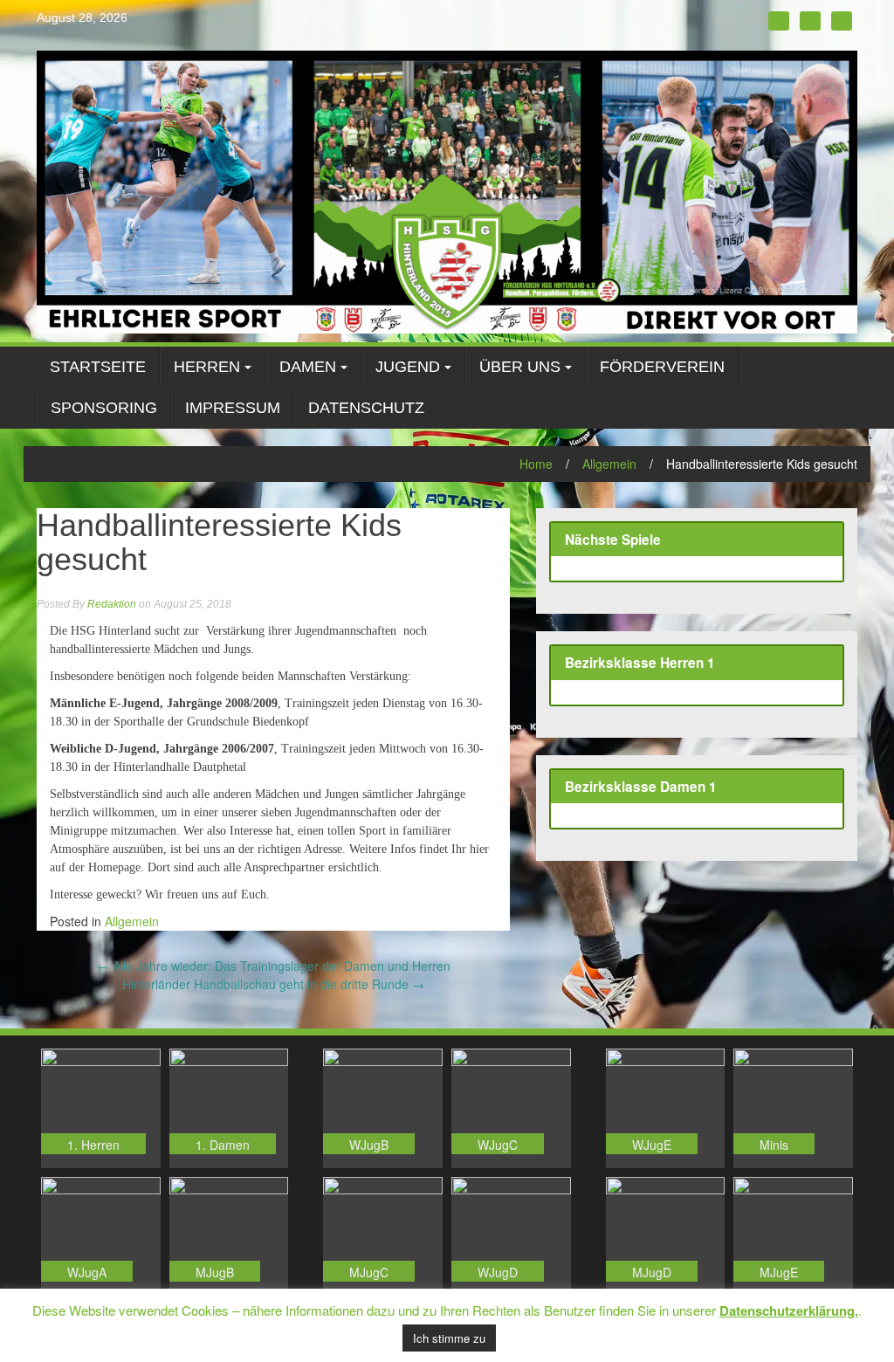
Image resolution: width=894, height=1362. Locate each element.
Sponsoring (104, 407)
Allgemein (609, 463)
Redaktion (111, 604)
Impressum (232, 407)
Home (536, 463)
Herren (207, 366)
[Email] (841, 21)
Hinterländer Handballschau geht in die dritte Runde (273, 984)
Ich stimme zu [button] (449, 1338)
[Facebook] (778, 21)
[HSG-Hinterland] (447, 190)
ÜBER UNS (519, 366)
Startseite (98, 366)
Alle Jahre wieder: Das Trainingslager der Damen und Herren (273, 965)
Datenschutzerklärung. (788, 1310)
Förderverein (662, 366)
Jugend (407, 366)
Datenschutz (366, 407)
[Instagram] (810, 21)
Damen (307, 366)
